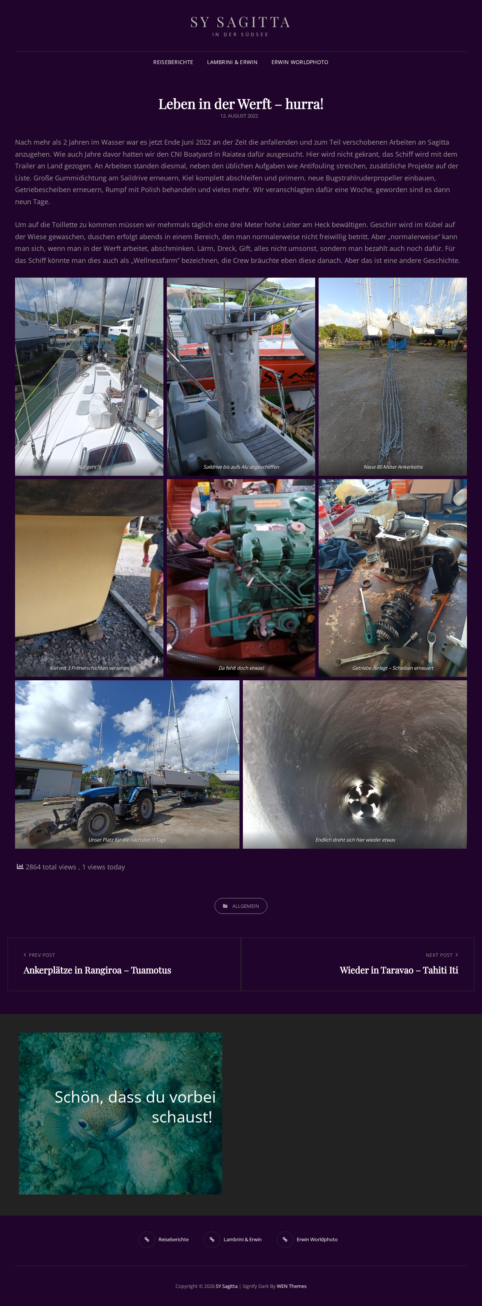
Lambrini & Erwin (232, 62)
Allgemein (245, 906)
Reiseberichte (173, 62)
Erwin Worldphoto (300, 62)
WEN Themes (292, 1286)
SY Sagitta (241, 21)
